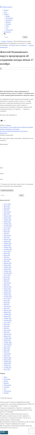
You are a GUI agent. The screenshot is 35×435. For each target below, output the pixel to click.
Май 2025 (6, 233)
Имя (1, 168)
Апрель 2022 (7, 306)
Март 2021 (7, 332)
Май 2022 (6, 304)
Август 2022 (7, 298)
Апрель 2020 (7, 353)
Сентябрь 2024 (8, 249)
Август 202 (7, 369)
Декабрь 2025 (7, 219)
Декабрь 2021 (7, 314)
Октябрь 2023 (7, 271)
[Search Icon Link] (5, 34)
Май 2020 (6, 352)
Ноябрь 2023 (7, 269)
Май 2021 (6, 328)
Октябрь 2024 (7, 247)
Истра (7, 26)
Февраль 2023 (7, 286)
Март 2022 (7, 308)
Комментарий (4, 144)
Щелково (6, 393)
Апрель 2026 (7, 212)
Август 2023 (7, 275)
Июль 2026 (7, 206)
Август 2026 (7, 204)
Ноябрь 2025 (7, 221)
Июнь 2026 (7, 208)
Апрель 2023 (7, 283)
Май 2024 (6, 257)
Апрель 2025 (7, 235)
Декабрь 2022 (7, 290)
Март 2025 (7, 237)
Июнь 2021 (7, 326)
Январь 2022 (7, 312)
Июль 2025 (7, 229)
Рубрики (6, 14)
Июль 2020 (7, 348)
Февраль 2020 (7, 357)
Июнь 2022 (7, 302)
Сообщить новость (7, 7)
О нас (5, 12)
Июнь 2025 (7, 231)
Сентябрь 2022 (8, 296)
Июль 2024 (7, 253)
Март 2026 (7, 214)
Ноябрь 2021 (7, 316)
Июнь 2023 (7, 279)
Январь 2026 (7, 217)
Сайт (1, 179)
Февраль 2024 (7, 263)
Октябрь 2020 (7, 342)
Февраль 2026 (7, 216)
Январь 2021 (7, 336)
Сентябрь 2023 (8, 273)
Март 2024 (7, 261)
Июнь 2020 (7, 350)
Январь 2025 (7, 241)
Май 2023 (6, 281)
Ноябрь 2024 (7, 245)
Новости (6, 10)
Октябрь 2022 (7, 294)
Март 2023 (7, 284)
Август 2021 (7, 322)
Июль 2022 (7, 300)
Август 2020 (7, 346)
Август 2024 (7, 251)
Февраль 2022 (7, 310)
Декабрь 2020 (7, 338)
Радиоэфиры (7, 32)
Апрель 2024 (7, 259)
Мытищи (8, 22)
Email (2, 173)
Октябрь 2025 (7, 223)
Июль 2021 (7, 324)
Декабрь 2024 (7, 243)
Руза (7, 28)
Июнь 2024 (7, 255)
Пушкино (8, 24)
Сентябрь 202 (7, 367)
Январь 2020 (7, 359)
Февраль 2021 (7, 334)
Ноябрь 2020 (7, 340)
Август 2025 (7, 227)
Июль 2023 (7, 277)
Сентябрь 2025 (8, 225)
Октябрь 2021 (7, 318)
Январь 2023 (7, 288)
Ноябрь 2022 (7, 292)
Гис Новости (23, 45)
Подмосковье (9, 18)
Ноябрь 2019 (7, 363)
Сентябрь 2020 (8, 344)
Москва (8, 16)
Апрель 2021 (7, 330)
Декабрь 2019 (7, 361)
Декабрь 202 (7, 365)
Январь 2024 (7, 265)
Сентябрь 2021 (8, 320)
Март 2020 (7, 355)
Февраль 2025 (7, 239)
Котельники (9, 20)
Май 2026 (6, 210)
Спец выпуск (9, 30)
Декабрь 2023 (7, 267)
